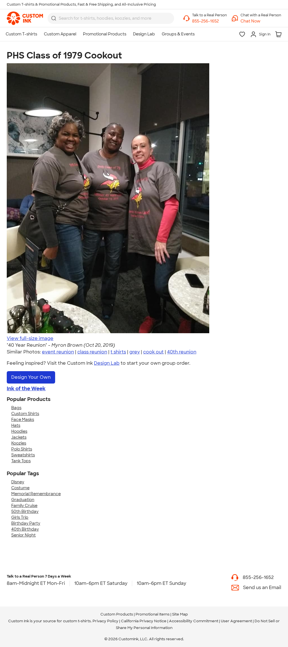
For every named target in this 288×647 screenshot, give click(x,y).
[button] (260, 21)
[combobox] (111, 18)
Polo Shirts (21, 449)
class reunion (92, 352)
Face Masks (22, 419)
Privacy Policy (105, 621)
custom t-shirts (77, 621)
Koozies (18, 443)
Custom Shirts (25, 413)
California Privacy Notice (143, 621)
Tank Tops (21, 460)
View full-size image (30, 338)
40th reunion (181, 352)
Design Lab (107, 363)
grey (134, 352)
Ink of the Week (26, 388)
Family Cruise (24, 505)
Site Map (180, 614)
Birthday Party (25, 523)
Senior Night (23, 535)
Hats (15, 425)
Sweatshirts (23, 454)
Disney (17, 481)
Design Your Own (31, 377)
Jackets (18, 437)
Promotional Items (153, 614)
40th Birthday (25, 529)
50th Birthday (25, 511)
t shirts (118, 352)
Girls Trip (19, 517)
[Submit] (54, 18)
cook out (153, 352)
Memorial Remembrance (36, 493)
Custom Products (116, 614)
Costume (20, 487)
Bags (16, 407)
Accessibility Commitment (193, 621)
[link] (25, 18)
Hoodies (19, 431)
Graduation (22, 499)
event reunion (58, 352)
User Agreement (236, 621)
